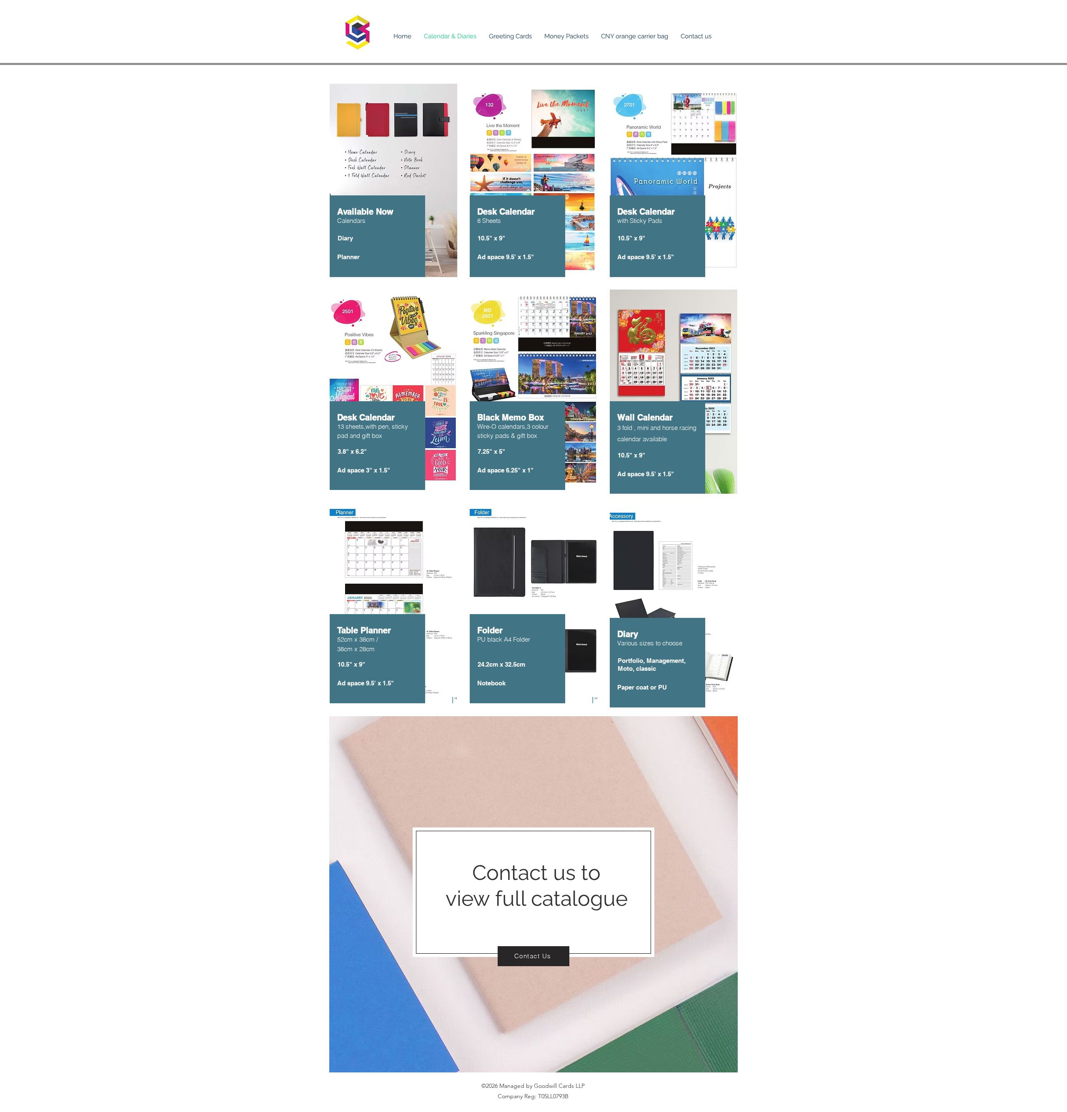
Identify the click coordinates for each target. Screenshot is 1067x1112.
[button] (510, 36)
